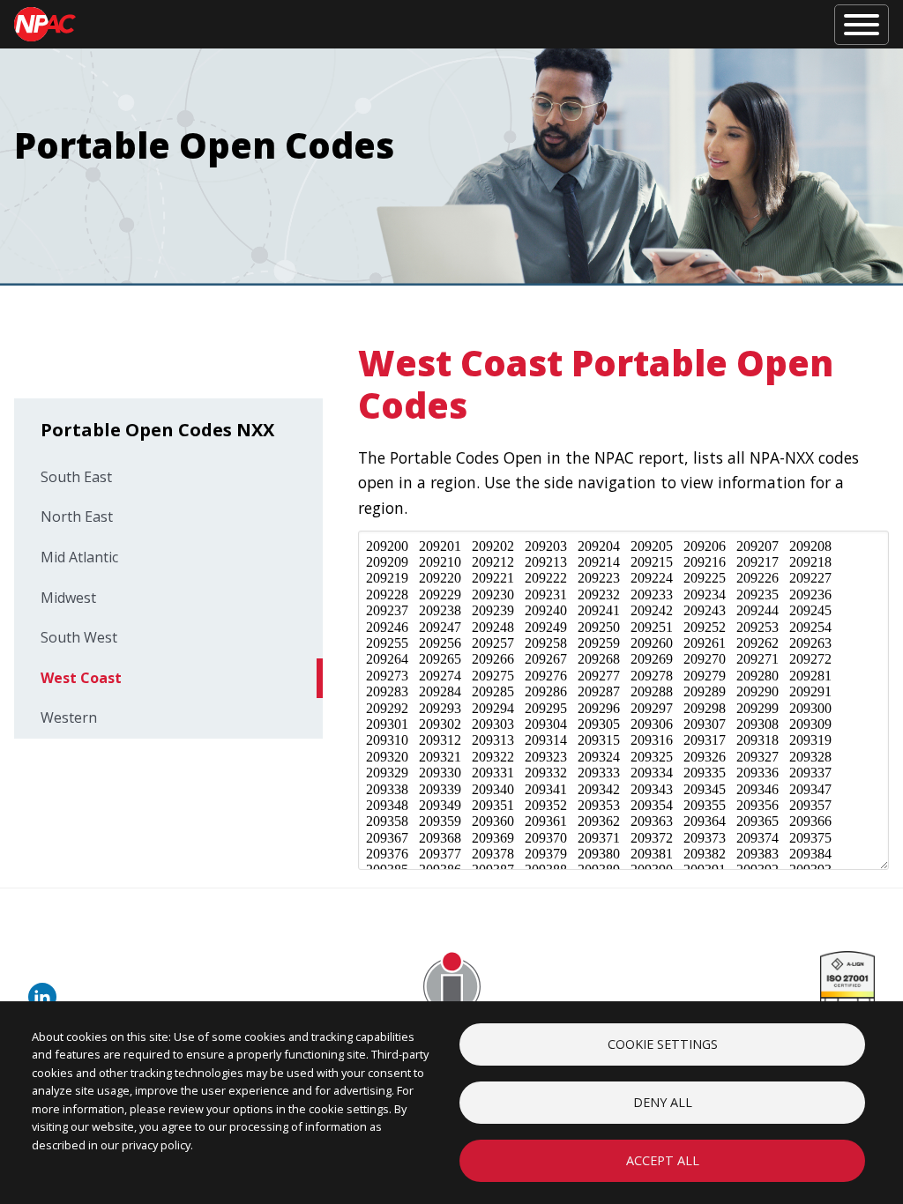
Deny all (662, 1102)
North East (77, 516)
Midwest (68, 597)
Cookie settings (663, 1044)
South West (79, 637)
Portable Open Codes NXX (157, 430)
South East (76, 477)
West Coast (81, 677)
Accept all (662, 1160)
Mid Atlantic (79, 557)
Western (69, 717)
